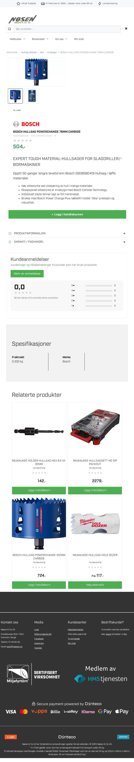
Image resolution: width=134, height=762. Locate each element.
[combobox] (64, 29)
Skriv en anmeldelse (27, 273)
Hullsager (52, 52)
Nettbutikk (15, 39)
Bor (42, 52)
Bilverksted (38, 39)
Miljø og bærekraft (42, 634)
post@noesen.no (14, 646)
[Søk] (10, 29)
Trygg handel (74, 638)
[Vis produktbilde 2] (32, 96)
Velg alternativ (95, 585)
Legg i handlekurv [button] (39, 490)
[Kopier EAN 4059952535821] (55, 135)
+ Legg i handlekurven (67, 214)
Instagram (39, 643)
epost (108, 634)
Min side (79, 39)
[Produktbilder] (36, 96)
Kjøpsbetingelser (76, 629)
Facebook (39, 638)
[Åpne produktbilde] (36, 72)
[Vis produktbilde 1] (15, 96)
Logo (36, 629)
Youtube (38, 648)
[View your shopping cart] (126, 28)
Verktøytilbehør (29, 52)
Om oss (59, 39)
